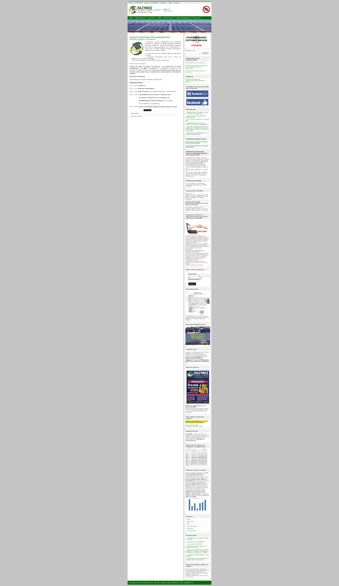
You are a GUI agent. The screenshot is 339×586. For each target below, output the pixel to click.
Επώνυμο (201, 277)
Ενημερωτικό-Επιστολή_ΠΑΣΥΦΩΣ (194, 426)
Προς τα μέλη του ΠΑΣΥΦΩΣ (194, 119)
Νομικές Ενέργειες (169, 18)
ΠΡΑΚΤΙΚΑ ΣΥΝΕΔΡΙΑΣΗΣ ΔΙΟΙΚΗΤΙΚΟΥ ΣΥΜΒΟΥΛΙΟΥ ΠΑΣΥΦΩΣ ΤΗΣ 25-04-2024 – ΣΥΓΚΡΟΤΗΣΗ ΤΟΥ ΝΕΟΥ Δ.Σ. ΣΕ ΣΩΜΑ (197, 128)
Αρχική (131, 18)
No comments (135, 113)
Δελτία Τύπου (152, 18)
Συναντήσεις (190, 528)
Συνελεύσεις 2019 (191, 530)
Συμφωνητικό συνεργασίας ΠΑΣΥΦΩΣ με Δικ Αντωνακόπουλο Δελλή (196, 142)
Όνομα (189, 277)
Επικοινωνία (196, 18)
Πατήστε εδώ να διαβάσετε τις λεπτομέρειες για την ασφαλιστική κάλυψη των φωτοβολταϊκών (196, 67)
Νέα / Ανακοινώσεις (151, 39)
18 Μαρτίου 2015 (135, 39)
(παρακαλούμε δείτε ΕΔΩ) (196, 163)
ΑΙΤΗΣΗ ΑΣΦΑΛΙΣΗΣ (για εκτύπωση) (195, 63)
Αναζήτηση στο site (190, 50)
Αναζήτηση (205, 53)
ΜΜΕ (159, 18)
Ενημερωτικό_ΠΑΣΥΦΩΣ (191, 425)
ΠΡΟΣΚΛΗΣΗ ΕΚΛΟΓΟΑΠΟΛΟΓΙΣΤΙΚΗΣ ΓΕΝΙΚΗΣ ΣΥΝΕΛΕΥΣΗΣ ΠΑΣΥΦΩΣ (197, 559)
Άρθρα (188, 519)
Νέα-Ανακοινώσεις (140, 18)
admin (143, 39)
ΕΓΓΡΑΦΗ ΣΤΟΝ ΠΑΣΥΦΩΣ (192, 79)
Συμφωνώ (192, 284)
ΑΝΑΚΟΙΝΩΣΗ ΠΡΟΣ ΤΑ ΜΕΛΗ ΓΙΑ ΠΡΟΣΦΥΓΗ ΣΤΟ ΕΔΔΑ (195, 124)
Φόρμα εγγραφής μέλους (183, 18)
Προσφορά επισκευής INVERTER (195, 116)
